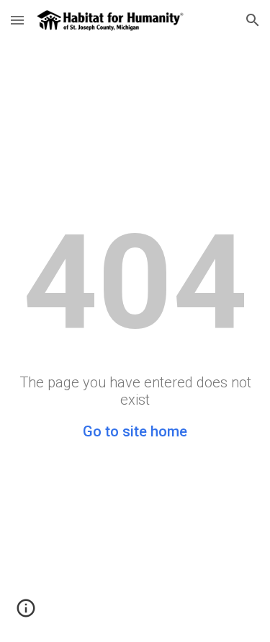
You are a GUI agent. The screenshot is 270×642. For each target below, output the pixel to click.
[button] (17, 20)
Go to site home (135, 431)
